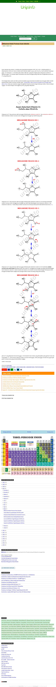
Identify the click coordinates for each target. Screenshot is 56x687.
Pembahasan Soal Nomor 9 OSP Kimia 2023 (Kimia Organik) (14, 377)
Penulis (43, 36)
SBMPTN (45, 632)
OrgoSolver (3, 665)
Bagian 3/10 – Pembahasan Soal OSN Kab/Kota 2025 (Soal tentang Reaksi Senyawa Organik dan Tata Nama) (23, 390)
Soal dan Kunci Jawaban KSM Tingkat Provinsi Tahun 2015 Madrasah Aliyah (15, 591)
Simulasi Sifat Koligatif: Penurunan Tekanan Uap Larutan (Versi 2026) (16, 375)
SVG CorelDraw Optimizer (6, 675)
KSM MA (23, 626)
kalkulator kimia (30, 638)
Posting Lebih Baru (7, 432)
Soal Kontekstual (17, 636)
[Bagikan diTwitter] (15, 369)
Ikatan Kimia (51, 624)
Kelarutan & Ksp (36, 626)
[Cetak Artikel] (21, 369)
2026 (4, 482)
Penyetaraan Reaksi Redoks (17, 632)
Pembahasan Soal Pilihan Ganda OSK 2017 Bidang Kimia (12, 586)
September (6, 496)
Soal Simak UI (30, 636)
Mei (4, 504)
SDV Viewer (3, 673)
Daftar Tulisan (14, 36)
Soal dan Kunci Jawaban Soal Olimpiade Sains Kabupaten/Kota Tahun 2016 (15, 576)
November (6, 492)
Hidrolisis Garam (37, 624)
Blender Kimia (37, 620)
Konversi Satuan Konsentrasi (28, 628)
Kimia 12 (15, 367)
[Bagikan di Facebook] (8, 369)
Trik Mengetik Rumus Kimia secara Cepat (9, 560)
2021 (4, 532)
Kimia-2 (3, 628)
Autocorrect (9, 620)
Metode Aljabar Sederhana (19, 630)
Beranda (29, 432)
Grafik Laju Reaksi (16, 624)
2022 (4, 530)
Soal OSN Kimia (24, 636)
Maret (5, 508)
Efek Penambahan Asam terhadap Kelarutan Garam (13, 516)
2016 (4, 542)
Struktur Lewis (51, 636)
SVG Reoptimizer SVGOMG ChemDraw (8, 677)
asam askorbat (9, 367)
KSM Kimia (19, 626)
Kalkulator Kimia (21, 36)
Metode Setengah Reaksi (29, 630)
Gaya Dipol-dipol (46, 622)
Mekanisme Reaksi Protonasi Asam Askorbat (12, 510)
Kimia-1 (50, 626)
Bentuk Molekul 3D (22, 620)
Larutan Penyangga (43, 628)
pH (34, 638)
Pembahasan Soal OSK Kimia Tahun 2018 (9, 582)
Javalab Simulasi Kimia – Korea (7, 670)
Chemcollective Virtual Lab (6, 668)
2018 (4, 538)
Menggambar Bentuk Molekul (7, 630)
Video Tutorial (37, 36)
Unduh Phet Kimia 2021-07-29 (7, 657)
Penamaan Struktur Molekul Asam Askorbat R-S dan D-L (14, 514)
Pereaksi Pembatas (28, 632)
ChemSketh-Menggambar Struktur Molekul (9, 558)
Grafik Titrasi (23, 624)
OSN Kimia (37, 630)
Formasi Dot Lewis (30, 622)
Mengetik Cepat (51, 628)
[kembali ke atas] (54, 685)
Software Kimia (45, 636)
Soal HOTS (37, 634)
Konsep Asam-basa (13, 628)
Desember (6, 490)
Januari (5, 527)
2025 (4, 484)
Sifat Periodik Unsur (14, 634)
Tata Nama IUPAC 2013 (6, 638)
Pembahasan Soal (49, 630)
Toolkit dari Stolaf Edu (5, 656)
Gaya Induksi (10, 624)
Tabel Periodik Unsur (5, 672)
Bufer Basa (48, 620)
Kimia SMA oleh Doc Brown (6, 666)
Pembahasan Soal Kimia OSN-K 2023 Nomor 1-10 (10, 584)
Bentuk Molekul (15, 620)
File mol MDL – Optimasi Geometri (7, 659)
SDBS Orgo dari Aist (5, 663)
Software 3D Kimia (37, 636)
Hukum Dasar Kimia (44, 624)
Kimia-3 (24, 367)
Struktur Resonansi (39, 367)
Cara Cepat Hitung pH (6, 622)
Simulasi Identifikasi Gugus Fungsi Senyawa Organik (13, 388)
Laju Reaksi (37, 628)
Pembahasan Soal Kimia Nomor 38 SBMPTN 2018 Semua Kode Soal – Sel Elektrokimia (18, 574)
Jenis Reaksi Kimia (12, 626)
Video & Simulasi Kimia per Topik (7, 650)
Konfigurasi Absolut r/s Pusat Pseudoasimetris (12, 383)
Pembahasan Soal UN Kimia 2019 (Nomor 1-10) (10, 588)
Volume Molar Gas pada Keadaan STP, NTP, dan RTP (14, 512)
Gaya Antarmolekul (38, 622)
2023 (4, 488)
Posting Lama (50, 432)
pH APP (2, 649)
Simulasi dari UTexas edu (6, 654)
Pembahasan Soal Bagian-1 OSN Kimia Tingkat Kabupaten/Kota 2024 (14, 590)
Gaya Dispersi (4, 624)
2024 (4, 486)
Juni (5, 502)
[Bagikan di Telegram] (18, 369)
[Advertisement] (30, 24)
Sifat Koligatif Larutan (6, 634)
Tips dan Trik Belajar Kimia (6, 556)
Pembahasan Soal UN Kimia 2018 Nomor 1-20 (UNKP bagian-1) (13, 578)
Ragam (41, 632)
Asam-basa (4, 620)
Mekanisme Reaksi (30, 367)
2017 (4, 540)
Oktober (5, 494)
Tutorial (18, 638)
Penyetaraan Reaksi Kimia (7, 632)
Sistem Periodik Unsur (30, 634)
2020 (4, 534)
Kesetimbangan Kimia (44, 626)
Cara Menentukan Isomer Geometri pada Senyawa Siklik (13, 381)
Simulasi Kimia (30, 36)
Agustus (5, 498)
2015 (4, 545)
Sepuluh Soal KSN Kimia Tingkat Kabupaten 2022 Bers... (14, 520)
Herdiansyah (35, 686)
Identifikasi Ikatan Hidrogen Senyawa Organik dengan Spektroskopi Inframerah (18, 386)
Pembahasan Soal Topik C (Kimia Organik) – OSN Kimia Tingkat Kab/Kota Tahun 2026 (19, 379)
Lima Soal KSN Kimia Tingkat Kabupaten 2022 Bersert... (14, 518)
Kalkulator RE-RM (29, 626)
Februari (5, 525)
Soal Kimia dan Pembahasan (7, 636)
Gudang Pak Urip (4, 647)
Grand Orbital (3, 652)
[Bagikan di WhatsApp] (12, 369)
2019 (4, 536)
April (5, 506)
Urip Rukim (9, 365)
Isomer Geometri (5, 626)
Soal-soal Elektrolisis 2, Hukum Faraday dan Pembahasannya (13, 580)
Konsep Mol (19, 628)
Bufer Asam (43, 620)
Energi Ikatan (23, 622)
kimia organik (20, 367)
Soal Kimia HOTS (43, 634)
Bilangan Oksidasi (30, 620)
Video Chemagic (4, 661)
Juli (4, 500)
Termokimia (13, 638)
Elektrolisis (18, 622)
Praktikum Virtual (35, 632)
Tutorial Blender (23, 638)
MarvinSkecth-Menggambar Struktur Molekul (9, 561)
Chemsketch (13, 622)
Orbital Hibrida (42, 630)
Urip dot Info (21, 686)
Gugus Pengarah (29, 624)
